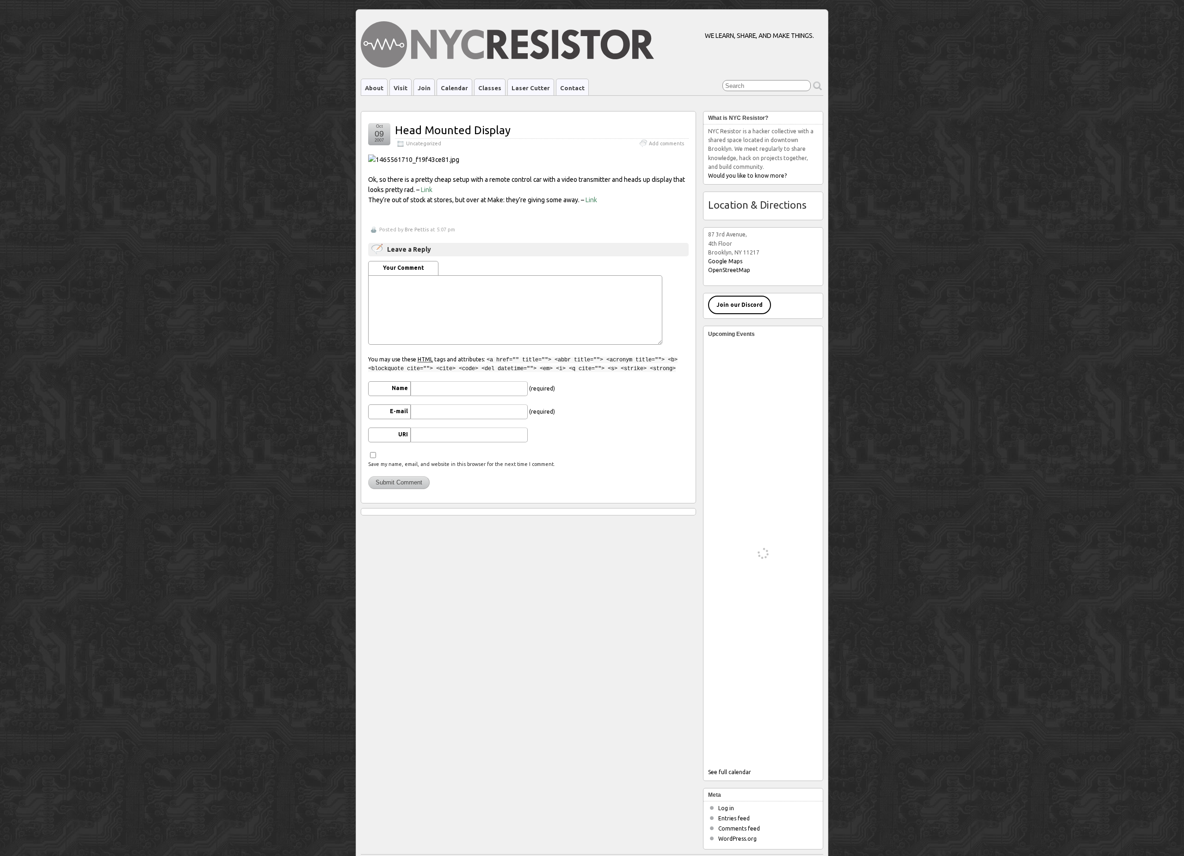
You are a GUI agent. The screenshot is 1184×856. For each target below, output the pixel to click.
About (374, 88)
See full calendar (729, 772)
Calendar (454, 88)
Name (400, 388)
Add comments (666, 143)
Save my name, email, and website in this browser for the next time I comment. (461, 464)
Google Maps (725, 261)
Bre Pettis (417, 229)
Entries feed (734, 818)
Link (426, 189)
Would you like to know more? (747, 176)
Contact (572, 88)
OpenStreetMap (729, 270)
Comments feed (739, 828)
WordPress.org (737, 839)
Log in (726, 808)
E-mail (399, 411)
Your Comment (403, 268)
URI (403, 434)
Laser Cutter (531, 88)
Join (424, 88)
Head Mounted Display (453, 130)
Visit (400, 88)
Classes (489, 88)
